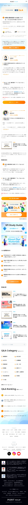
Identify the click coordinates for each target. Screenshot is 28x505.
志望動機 (19, 360)
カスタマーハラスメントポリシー (19, 485)
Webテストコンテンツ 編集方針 (21, 447)
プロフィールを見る (14, 114)
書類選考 (5, 356)
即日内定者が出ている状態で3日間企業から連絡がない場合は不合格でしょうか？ (15, 256)
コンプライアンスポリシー (8, 482)
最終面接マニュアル (18, 91)
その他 (4, 379)
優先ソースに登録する (14, 47)
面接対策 (5, 364)
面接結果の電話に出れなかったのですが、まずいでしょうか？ (15, 270)
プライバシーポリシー (11, 480)
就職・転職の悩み (12, 434)
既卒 (16, 434)
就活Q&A (11, 436)
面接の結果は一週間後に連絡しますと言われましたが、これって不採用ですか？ (15, 400)
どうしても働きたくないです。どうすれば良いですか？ (15, 406)
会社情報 (5, 480)
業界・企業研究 (20, 371)
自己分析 (19, 356)
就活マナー (19, 368)
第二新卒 (20, 434)
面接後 (4, 368)
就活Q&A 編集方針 (11, 447)
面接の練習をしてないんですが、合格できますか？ (14, 411)
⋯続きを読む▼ (6, 28)
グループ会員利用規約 (19, 480)
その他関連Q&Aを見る (14, 281)
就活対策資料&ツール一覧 (20, 449)
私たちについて (4, 447)
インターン (5, 371)
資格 (3, 434)
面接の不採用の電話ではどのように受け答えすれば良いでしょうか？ (15, 261)
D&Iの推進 (13, 449)
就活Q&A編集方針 (23, 218)
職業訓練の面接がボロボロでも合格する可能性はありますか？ (15, 275)
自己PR (5, 360)
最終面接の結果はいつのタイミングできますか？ (14, 265)
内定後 (18, 375)
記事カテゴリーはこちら (6, 384)
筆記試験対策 (6, 375)
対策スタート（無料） (14, 102)
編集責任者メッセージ (7, 449)
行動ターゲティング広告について (7, 485)
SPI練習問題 (16, 436)
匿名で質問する (14, 214)
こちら (23, 36)
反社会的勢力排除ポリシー (18, 482)
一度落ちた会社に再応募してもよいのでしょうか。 (14, 395)
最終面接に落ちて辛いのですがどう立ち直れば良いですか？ (15, 416)
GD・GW (19, 364)
